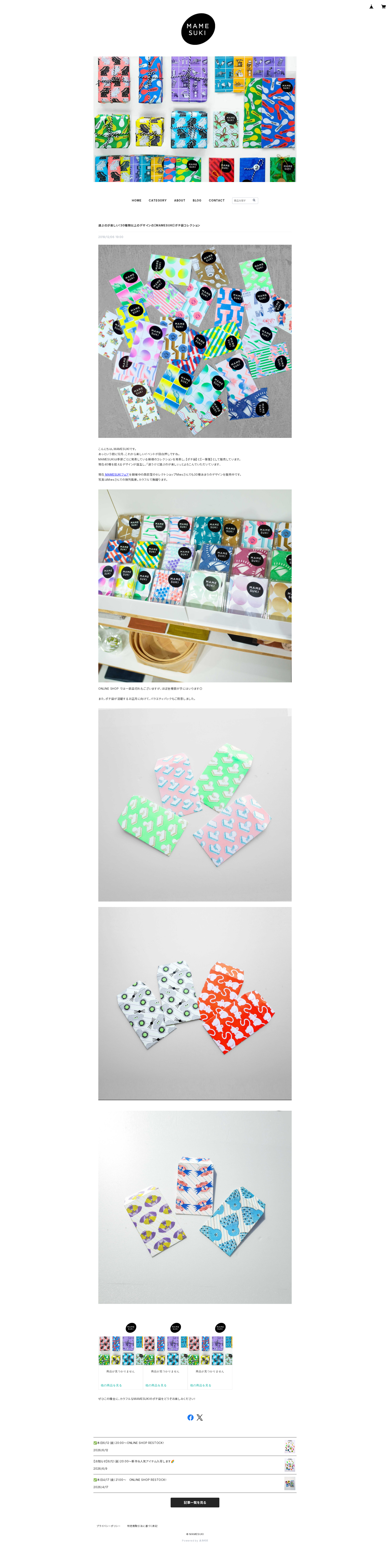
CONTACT (217, 200)
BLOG (197, 200)
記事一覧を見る (195, 1503)
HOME (136, 200)
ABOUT (179, 200)
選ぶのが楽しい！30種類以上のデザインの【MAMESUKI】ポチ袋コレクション (149, 225)
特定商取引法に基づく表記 (142, 1526)
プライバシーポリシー (109, 1526)
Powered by (190, 1540)
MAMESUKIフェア (116, 474)
